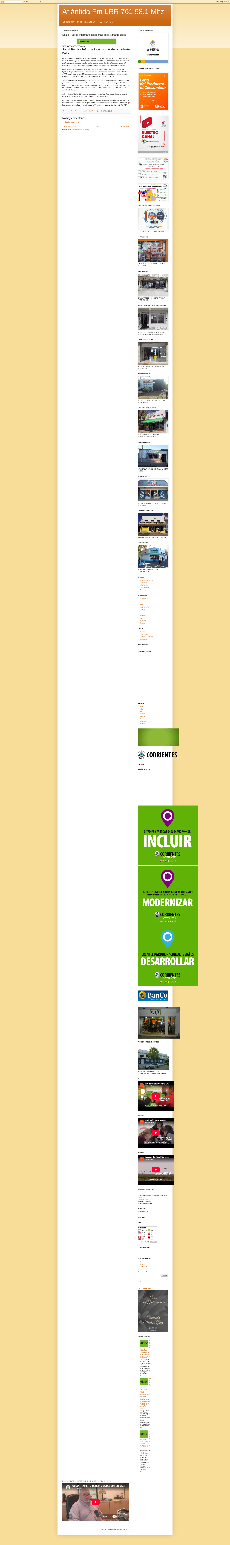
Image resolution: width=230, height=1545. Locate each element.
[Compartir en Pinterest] (111, 111)
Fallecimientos (144, 587)
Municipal (143, 590)
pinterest (142, 623)
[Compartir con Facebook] (109, 111)
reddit (141, 711)
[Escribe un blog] (104, 111)
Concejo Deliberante (146, 580)
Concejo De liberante (146, 637)
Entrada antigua (125, 126)
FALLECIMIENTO (144, 1288)
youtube (142, 724)
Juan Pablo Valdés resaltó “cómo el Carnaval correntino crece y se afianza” (145, 1439)
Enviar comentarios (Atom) (80, 130)
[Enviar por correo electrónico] (102, 111)
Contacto (142, 610)
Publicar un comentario (72, 122)
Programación (144, 607)
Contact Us (143, 1266)
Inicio (98, 126)
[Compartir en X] (106, 111)
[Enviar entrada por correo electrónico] (98, 111)
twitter (141, 618)
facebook (143, 616)
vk (140, 719)
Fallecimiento (144, 585)
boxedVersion (144, 599)
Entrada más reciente (70, 126)
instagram (143, 620)
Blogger (126, 1529)
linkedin (142, 716)
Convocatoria (144, 582)
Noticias (142, 632)
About (141, 1264)
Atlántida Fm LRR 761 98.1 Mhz (113, 12)
